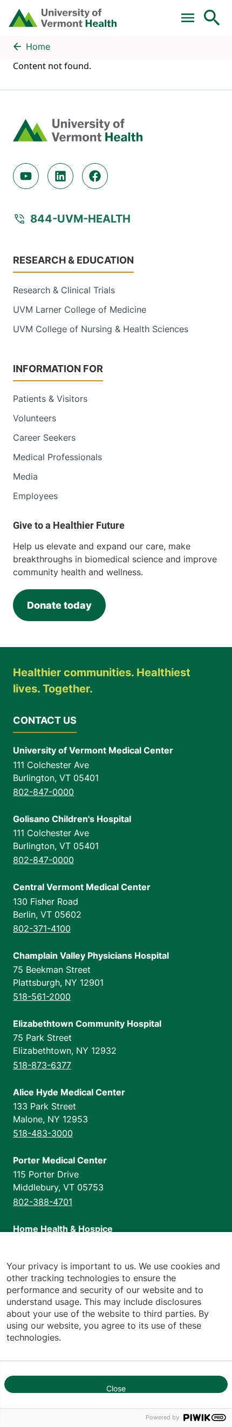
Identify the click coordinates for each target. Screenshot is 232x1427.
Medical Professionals (57, 457)
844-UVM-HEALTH (80, 218)
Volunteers (34, 418)
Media (25, 476)
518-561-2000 (42, 996)
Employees (35, 495)
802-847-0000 (43, 791)
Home (38, 46)
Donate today (59, 605)
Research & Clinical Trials (64, 290)
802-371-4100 (42, 928)
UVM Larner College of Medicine (79, 309)
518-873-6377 (42, 1065)
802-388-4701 (42, 1201)
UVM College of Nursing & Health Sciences (100, 329)
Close (116, 1388)
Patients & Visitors (50, 398)
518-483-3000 (43, 1133)
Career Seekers (44, 437)
